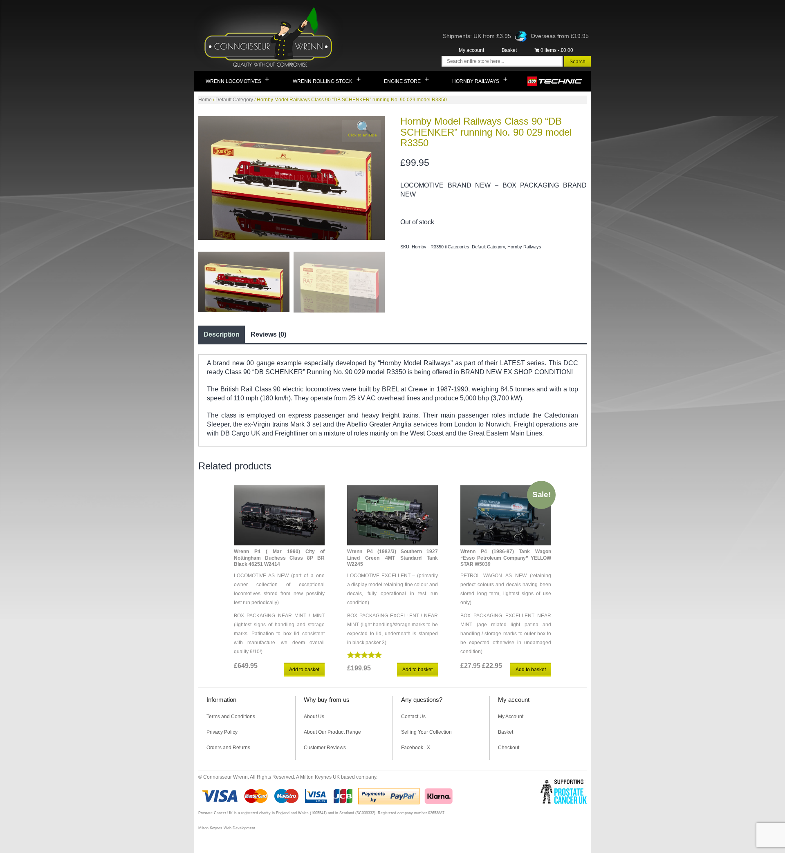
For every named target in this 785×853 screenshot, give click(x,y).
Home (205, 100)
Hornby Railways (475, 81)
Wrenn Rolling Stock (322, 81)
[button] (361, 131)
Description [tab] (222, 334)
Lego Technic (555, 81)
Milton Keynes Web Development (226, 828)
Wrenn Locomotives (233, 81)
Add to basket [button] (304, 669)
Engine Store (402, 81)
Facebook (412, 747)
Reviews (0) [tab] (268, 334)
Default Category (234, 100)
